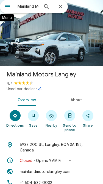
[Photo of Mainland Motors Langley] (51, 33)
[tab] (26, 99)
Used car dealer (21, 88)
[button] (51, 160)
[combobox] (28, 6)
